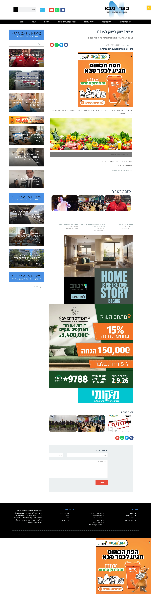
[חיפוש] (15, 9)
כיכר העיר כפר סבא (125, 22)
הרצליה (22, 22)
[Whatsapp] (57, 10)
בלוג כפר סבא (97, 522)
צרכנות (99, 520)
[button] (149, 8)
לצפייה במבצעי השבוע (120, 155)
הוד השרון (47, 22)
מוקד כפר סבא (64, 513)
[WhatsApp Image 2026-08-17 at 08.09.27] (91, 346)
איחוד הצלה (65, 520)
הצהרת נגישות (129, 520)
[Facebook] (62, 10)
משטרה (66, 515)
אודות (132, 513)
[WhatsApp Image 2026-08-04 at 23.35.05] (105, 79)
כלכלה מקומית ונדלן (95, 525)
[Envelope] (51, 10)
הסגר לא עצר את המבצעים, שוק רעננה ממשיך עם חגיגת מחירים (93, 225)
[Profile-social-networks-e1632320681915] (105, 395)
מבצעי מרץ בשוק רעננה (125, 224)
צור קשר (131, 518)
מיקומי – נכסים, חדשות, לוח (67, 22)
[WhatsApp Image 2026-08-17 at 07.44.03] (98, 269)
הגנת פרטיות (130, 515)
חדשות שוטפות (89, 22)
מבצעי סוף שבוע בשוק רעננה (68, 224)
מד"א (67, 518)
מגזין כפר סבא (106, 22)
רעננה (34, 22)
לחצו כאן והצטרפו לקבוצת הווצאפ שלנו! (116, 49)
